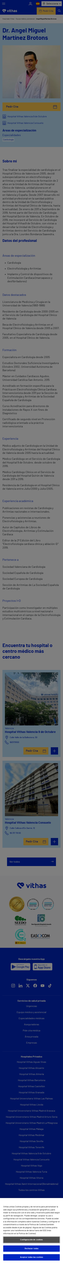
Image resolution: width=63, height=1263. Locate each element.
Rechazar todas (32, 1249)
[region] (31, 1230)
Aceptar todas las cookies (31, 1257)
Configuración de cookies (31, 1240)
